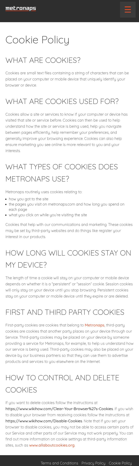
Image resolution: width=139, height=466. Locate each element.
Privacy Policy (93, 463)
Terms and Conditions (59, 463)
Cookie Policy (120, 463)
